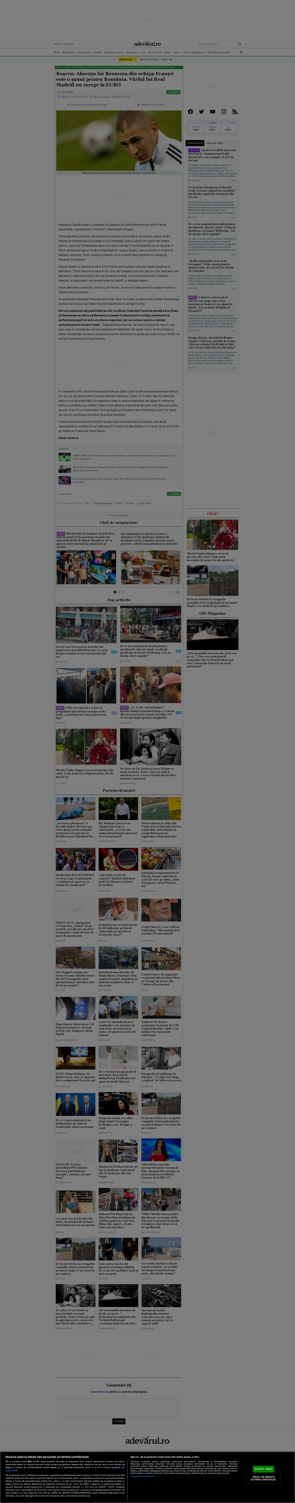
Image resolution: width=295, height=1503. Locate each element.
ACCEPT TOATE (264, 1469)
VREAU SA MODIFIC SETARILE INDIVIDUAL (263, 1478)
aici (82, 1487)
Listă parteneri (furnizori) (142, 1476)
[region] (147, 1477)
